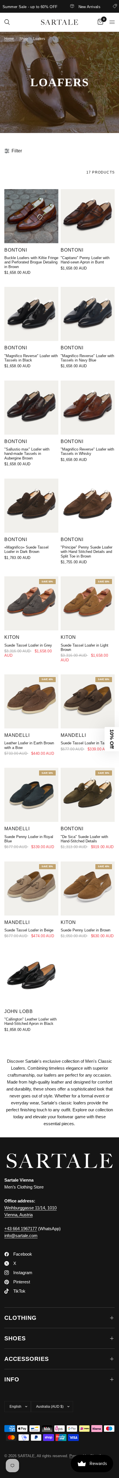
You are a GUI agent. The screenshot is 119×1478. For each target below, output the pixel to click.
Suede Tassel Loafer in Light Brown (84, 647)
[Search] (7, 22)
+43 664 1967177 (20, 1228)
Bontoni (15, 250)
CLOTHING (20, 1318)
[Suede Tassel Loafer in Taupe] (88, 701)
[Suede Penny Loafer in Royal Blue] (31, 795)
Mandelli (17, 735)
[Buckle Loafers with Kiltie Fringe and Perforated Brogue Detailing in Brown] (31, 216)
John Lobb (18, 1011)
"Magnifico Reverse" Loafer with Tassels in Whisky (87, 451)
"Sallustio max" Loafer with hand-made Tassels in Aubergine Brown (26, 453)
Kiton (12, 637)
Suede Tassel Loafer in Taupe (85, 743)
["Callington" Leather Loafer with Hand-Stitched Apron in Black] (31, 978)
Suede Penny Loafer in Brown (85, 930)
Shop (23, 39)
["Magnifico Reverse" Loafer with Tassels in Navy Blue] (88, 314)
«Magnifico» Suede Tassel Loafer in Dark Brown (26, 549)
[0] (99, 22)
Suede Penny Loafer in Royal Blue (28, 839)
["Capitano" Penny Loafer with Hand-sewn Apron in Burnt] (88, 216)
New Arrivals (79, 7)
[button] (112, 739)
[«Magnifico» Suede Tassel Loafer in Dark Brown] (31, 506)
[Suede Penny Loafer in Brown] (88, 888)
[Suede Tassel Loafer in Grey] (31, 603)
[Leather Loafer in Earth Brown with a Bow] (31, 701)
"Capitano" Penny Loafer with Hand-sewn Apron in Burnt (85, 260)
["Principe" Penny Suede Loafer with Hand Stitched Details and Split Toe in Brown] (88, 506)
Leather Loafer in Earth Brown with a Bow (29, 745)
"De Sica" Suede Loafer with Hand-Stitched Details (84, 839)
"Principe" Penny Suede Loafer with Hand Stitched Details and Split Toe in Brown (86, 551)
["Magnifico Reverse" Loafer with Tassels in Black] (31, 314)
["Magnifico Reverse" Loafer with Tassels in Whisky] (88, 408)
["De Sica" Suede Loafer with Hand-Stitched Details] (88, 795)
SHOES (15, 1338)
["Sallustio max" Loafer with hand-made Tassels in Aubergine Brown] (31, 408)
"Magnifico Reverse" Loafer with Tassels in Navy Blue (87, 358)
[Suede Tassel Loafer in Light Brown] (88, 603)
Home (9, 39)
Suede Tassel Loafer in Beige (28, 930)
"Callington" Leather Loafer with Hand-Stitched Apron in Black (30, 1021)
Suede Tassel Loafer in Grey (28, 645)
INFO (11, 1379)
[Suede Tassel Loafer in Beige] (31, 888)
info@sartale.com (21, 1235)
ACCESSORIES (26, 1359)
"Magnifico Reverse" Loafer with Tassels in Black (31, 358)
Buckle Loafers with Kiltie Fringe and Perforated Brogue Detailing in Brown (31, 262)
